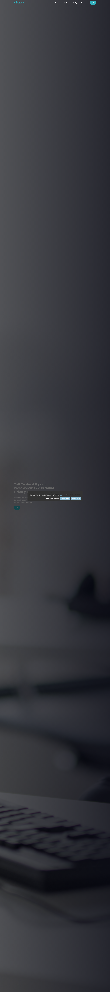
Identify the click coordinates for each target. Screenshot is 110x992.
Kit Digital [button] (76, 3)
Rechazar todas (76, 498)
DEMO (92, 2)
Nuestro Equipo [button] (66, 3)
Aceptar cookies (65, 498)
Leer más (61, 495)
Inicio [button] (57, 3)
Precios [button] (83, 3)
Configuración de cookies (52, 498)
